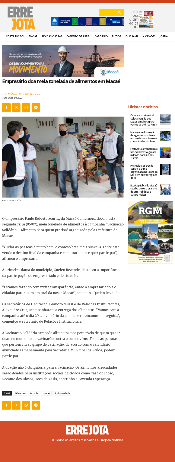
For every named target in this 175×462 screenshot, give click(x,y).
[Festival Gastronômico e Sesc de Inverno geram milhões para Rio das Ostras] (165, 152)
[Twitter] (16, 107)
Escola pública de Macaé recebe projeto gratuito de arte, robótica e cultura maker (143, 190)
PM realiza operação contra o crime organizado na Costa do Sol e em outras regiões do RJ (144, 172)
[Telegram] (36, 107)
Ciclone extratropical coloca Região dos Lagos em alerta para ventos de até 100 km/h (143, 120)
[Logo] (87, 430)
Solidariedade (62, 393)
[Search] (119, 12)
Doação (34, 393)
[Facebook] (6, 107)
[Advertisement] (150, 70)
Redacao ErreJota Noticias (24, 94)
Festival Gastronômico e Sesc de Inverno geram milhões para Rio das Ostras (144, 153)
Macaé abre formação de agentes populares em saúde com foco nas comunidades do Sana (143, 136)
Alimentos (20, 393)
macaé (46, 393)
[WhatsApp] (26, 107)
